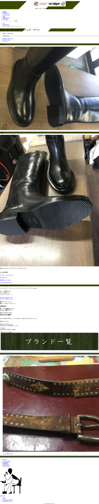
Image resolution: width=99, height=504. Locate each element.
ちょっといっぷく (7, 460)
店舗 (4, 16)
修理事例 (5, 12)
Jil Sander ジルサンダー (8, 38)
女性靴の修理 (6, 36)
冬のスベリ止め (6, 39)
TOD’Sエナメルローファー (6, 297)
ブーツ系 (5, 41)
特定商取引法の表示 (7, 501)
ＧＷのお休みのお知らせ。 (6, 282)
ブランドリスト (6, 15)
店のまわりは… (4, 277)
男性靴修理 (5, 463)
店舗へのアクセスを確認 (6, 332)
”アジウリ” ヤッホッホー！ (7, 275)
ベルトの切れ (8, 453)
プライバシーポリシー (8, 499)
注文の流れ (5, 19)
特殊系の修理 (6, 465)
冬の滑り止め (6, 13)
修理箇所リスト (6, 18)
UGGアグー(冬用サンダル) (6, 298)
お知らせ (5, 459)
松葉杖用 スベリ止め (5, 280)
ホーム (4, 10)
